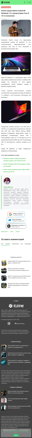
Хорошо (16, 435)
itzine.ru (17, 430)
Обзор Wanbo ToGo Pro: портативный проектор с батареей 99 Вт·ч (18, 346)
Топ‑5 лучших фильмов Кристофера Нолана (17, 399)
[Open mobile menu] (30, 2)
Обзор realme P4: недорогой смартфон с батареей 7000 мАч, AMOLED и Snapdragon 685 (19, 362)
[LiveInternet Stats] (12, 323)
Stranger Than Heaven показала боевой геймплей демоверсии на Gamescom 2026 (18, 285)
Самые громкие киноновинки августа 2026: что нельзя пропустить (18, 392)
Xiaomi (11, 231)
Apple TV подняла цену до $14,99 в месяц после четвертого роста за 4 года (19, 277)
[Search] (25, 2)
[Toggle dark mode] (27, 2)
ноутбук (17, 231)
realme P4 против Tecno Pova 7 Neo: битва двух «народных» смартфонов (19, 354)
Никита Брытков (8, 187)
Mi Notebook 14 (4, 231)
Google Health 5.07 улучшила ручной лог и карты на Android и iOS (19, 262)
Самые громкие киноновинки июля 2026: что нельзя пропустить (19, 407)
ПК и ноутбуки (6, 7)
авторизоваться (5, 245)
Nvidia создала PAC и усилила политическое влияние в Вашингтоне (18, 269)
